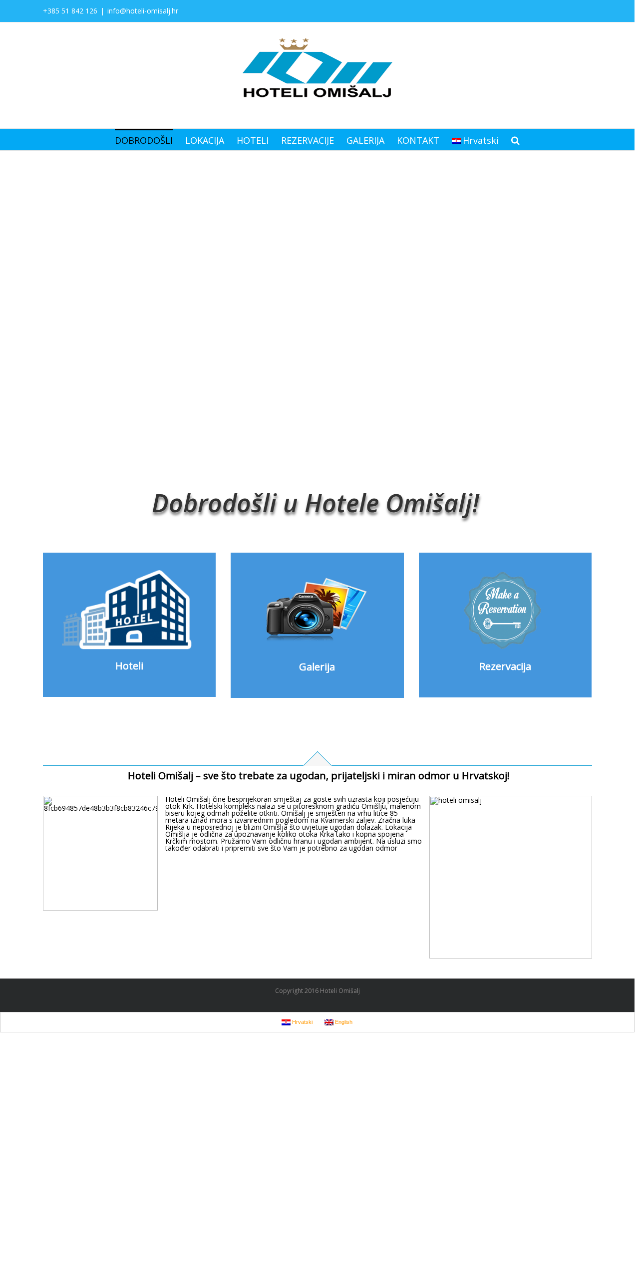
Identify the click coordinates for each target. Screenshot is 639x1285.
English (342, 1022)
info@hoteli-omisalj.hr (142, 10)
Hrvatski (481, 140)
